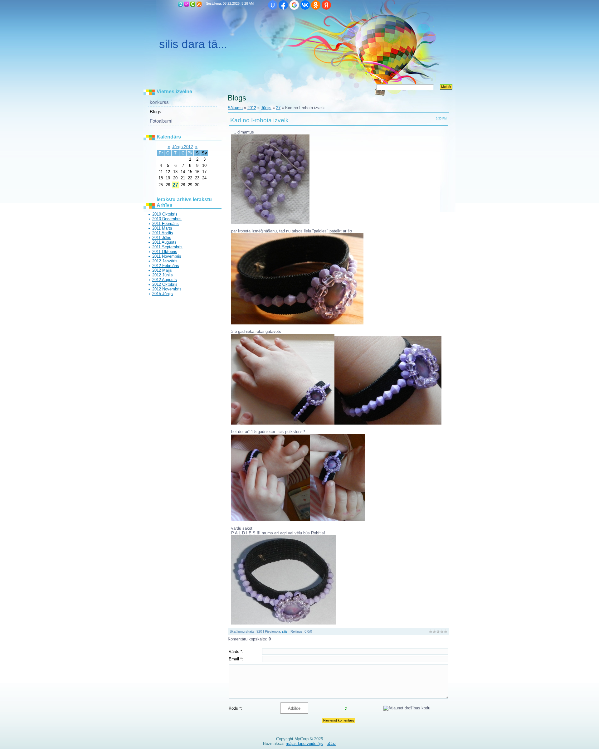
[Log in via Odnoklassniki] (315, 5)
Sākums (180, 4)
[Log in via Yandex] (326, 5)
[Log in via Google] (294, 5)
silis (285, 631)
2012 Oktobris (165, 284)
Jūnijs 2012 (182, 146)
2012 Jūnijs (162, 275)
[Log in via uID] (272, 5)
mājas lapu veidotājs (304, 743)
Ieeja (192, 4)
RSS (199, 4)
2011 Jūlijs (161, 237)
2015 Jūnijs (162, 293)
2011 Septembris (167, 247)
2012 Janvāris (165, 261)
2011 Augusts (164, 242)
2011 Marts (162, 228)
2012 (251, 107)
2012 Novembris (167, 289)
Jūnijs (266, 107)
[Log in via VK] (305, 5)
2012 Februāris (165, 265)
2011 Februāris (165, 223)
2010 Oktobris (165, 214)
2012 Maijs (162, 270)
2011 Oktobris (164, 251)
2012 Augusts (164, 279)
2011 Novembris (166, 256)
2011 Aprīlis (162, 233)
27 (175, 184)
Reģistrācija (186, 4)
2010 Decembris (167, 218)
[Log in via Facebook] (283, 5)
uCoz (331, 743)
